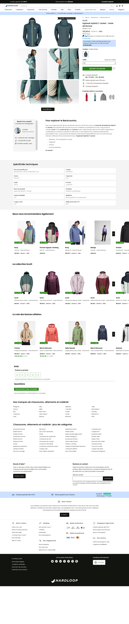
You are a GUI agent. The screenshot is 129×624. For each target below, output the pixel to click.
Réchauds (42, 429)
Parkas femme (17, 431)
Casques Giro (96, 431)
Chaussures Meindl (71, 448)
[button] (32, 32)
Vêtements (8, 9)
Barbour (41, 416)
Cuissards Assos (96, 429)
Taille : (84, 60)
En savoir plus (87, 45)
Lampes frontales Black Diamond (75, 446)
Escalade (54, 9)
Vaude (67, 414)
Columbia (68, 409)
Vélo (62, 9)
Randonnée (30, 9)
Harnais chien (96, 436)
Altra (40, 406)
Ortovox (15, 409)
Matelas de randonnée (20, 446)
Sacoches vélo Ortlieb (98, 441)
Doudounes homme (19, 436)
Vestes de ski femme (105, 17)
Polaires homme (18, 441)
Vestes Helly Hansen (71, 441)
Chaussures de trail (45, 439)
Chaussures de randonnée (47, 436)
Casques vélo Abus (97, 448)
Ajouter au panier (97, 69)
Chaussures (19, 9)
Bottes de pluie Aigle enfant (73, 434)
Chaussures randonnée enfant (48, 446)
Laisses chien (96, 439)
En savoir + (49, 150)
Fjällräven (68, 406)
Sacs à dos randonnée (46, 431)
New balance (96, 409)
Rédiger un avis (86, 28)
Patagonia (16, 406)
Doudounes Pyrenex (71, 439)
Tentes (15, 444)
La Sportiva (16, 414)
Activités (77, 9)
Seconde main (91, 9)
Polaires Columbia (70, 444)
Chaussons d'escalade (46, 444)
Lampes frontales (18, 448)
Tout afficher (47, 109)
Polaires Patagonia (71, 436)
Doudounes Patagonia (98, 451)
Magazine (121, 9)
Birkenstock (95, 414)
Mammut (68, 416)
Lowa (14, 416)
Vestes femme (94, 17)
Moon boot (42, 411)
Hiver (69, 9)
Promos (112, 9)
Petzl (93, 416)
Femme (87, 17)
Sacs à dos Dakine (70, 451)
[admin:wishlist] (114, 69)
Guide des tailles (110, 60)
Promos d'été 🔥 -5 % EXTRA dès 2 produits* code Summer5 (64, 13)
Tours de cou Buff (97, 446)
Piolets (41, 434)
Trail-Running (43, 9)
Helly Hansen (43, 414)
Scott (84, 20)
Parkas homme (17, 439)
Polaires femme (18, 434)
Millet (40, 409)
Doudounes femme (19, 429)
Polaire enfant (69, 431)
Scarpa (67, 411)
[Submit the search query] (112, 6)
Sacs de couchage (19, 451)
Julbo (93, 406)
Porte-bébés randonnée (46, 451)
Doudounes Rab (96, 434)
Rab (14, 411)
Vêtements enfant (70, 429)
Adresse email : (78, 475)
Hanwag (94, 411)
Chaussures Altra (97, 444)
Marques (102, 9)
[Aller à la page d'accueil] (83, 17)
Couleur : (90, 49)
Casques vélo (43, 448)
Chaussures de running (46, 441)
